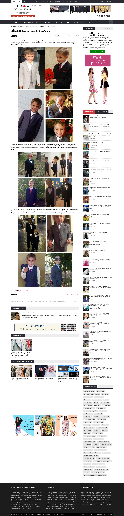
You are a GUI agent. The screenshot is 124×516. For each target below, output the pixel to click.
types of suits (96, 425)
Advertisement (58, 1)
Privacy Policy (109, 514)
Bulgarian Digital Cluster (58, 514)
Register (109, 1)
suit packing (87, 425)
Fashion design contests (103, 458)
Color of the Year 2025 (98, 464)
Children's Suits (33, 26)
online (75, 301)
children (53, 301)
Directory (26, 1)
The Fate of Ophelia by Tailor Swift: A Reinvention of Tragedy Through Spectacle (100, 376)
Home (83, 514)
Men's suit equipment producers (61, 497)
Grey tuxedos (87, 430)
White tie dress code (102, 427)
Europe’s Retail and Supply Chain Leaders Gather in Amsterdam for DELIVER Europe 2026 (100, 207)
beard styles (106, 453)
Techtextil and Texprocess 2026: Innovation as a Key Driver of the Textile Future (101, 349)
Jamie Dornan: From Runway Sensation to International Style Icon (100, 161)
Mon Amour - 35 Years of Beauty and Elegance (99, 215)
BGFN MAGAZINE (15, 26)
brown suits (105, 394)
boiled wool (105, 425)
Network (76, 1)
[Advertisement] (45, 396)
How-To (38, 22)
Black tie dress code (89, 427)
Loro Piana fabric (99, 397)
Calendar (34, 1)
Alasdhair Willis (88, 405)
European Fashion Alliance (101, 469)
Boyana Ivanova (62, 36)
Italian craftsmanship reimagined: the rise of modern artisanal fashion (100, 358)
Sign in (101, 1)
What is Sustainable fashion (91, 455)
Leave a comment (23, 290)
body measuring (101, 467)
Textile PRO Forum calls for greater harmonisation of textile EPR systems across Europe (99, 144)
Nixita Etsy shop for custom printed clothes (95, 475)
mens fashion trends (89, 419)
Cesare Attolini (87, 402)
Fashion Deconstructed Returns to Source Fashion (100, 188)
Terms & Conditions (100, 514)
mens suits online (102, 436)
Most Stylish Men (79, 22)
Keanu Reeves (87, 416)
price (71, 301)
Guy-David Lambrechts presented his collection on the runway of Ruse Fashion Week (100, 288)
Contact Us (68, 1)
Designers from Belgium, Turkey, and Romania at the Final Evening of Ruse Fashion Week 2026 (99, 315)
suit (68, 301)
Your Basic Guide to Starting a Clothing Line (20, 379)
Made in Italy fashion (100, 450)
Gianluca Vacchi (88, 413)
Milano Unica (87, 433)
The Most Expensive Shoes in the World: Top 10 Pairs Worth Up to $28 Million (100, 125)
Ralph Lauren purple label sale (92, 394)
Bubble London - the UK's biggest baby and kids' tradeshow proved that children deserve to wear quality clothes (21, 354)
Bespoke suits (107, 504)
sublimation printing (101, 447)
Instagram (107, 16)
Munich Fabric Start (106, 444)
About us (49, 1)
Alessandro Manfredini (103, 441)
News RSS (49, 514)
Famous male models (89, 441)
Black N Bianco (21, 301)
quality (59, 301)
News (68, 22)
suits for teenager (97, 400)
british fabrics (87, 422)
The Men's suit (59, 22)
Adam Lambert (101, 391)
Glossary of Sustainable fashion (92, 453)
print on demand (88, 450)
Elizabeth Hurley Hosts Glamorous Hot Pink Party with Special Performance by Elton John (100, 261)
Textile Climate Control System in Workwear (98, 233)
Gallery (42, 1)
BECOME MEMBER (106, 28)
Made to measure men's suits (101, 416)
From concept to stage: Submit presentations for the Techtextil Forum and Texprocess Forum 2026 (100, 368)
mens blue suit (101, 408)
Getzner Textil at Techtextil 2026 (98, 250)
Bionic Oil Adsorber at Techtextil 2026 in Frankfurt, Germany (100, 269)
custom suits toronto (89, 391)
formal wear (40, 301)
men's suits (25, 492)
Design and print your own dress (102, 461)
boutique (28, 301)
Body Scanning (88, 439)
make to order (106, 405)
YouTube (109, 16)
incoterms (95, 444)
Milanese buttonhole (89, 408)
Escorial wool (87, 444)
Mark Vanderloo (88, 397)
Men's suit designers (56, 494)
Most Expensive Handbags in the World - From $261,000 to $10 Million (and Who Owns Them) (100, 135)
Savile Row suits (101, 419)
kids (46, 301)
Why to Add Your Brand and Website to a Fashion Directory (100, 331)
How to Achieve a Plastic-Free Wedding (44, 379)
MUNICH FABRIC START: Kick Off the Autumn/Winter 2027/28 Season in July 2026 (99, 180)
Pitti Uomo (105, 430)
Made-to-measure (86, 492)
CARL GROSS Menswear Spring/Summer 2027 (100, 197)
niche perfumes (88, 469)
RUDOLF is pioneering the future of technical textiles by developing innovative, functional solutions (101, 243)
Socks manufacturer (89, 467)
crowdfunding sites (89, 447)
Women (90, 22)
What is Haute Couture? (98, 472)
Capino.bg (86, 472)
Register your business (98, 51)
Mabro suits (97, 430)
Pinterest (102, 16)
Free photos (87, 464)
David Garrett (103, 411)
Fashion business (28, 22)
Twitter (99, 16)
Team (92, 514)
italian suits (97, 405)
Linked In (104, 16)
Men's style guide (21, 494)
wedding (63, 301)
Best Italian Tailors (98, 433)
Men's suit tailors (63, 492)
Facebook (97, 16)
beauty (106, 400)
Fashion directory (32, 494)
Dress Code (48, 22)
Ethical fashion (87, 461)
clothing (34, 301)
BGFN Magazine (16, 1)
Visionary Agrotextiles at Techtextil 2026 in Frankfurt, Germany (100, 278)
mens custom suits (98, 422)
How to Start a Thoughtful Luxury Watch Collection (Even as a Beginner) (99, 116)
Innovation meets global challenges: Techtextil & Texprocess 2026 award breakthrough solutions (99, 324)
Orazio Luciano (105, 402)
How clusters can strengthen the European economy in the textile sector (67, 380)
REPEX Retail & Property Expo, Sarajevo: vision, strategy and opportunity (100, 340)
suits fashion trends (89, 458)
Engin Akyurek (98, 413)
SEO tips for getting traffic (90, 411)
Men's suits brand (98, 439)
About (87, 514)
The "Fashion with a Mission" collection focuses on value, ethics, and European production (99, 297)
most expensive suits (89, 436)
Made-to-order (96, 492)
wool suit (96, 402)
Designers (16, 22)
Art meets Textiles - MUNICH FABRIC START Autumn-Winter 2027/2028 (99, 152)
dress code (87, 400)
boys (49, 301)
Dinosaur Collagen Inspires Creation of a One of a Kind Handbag (100, 170)
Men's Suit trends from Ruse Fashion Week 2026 (100, 224)
